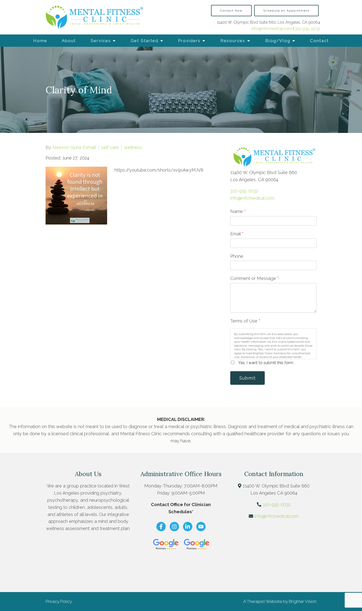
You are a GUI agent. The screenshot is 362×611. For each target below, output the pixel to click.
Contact (319, 40)
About (69, 40)
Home (40, 40)
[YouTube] (201, 526)
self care (110, 147)
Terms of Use (245, 320)
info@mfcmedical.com (272, 28)
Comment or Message (254, 278)
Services (101, 40)
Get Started (144, 40)
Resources (232, 40)
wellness (133, 147)
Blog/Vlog (277, 40)
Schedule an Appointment (286, 10)
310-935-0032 (307, 28)
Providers (189, 40)
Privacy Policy (59, 601)
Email (237, 233)
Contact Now (231, 10)
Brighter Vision (302, 601)
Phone (236, 256)
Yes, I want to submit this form (265, 362)
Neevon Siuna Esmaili (74, 147)
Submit (247, 378)
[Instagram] (174, 526)
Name (238, 211)
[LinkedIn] (187, 526)
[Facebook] (161, 526)
